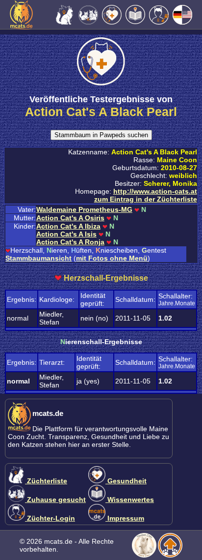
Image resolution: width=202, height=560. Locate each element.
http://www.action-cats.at (155, 191)
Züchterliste (46, 481)
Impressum (124, 518)
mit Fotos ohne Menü (112, 258)
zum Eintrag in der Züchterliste (145, 199)
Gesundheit (126, 481)
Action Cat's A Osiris (70, 218)
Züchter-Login (50, 518)
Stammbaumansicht (38, 258)
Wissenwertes (129, 499)
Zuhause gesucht (55, 499)
